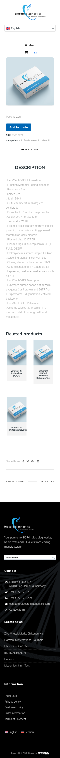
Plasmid (46, 140)
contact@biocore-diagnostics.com (29, 603)
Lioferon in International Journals (23, 640)
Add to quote (18, 127)
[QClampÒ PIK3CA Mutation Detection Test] (43, 353)
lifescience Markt (31, 140)
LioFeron (9, 659)
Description (30, 149)
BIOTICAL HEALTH (15, 652)
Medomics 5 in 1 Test (17, 646)
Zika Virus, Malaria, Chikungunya (23, 633)
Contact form (17, 609)
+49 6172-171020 (19, 592)
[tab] (30, 149)
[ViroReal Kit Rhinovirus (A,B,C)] (17, 353)
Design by (32, 753)
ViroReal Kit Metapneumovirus (16, 428)
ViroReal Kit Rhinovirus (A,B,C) (16, 373)
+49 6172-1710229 (20, 597)
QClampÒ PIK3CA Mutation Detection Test (43, 374)
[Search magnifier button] (53, 557)
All (20, 140)
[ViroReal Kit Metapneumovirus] (17, 409)
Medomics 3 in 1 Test (17, 665)
